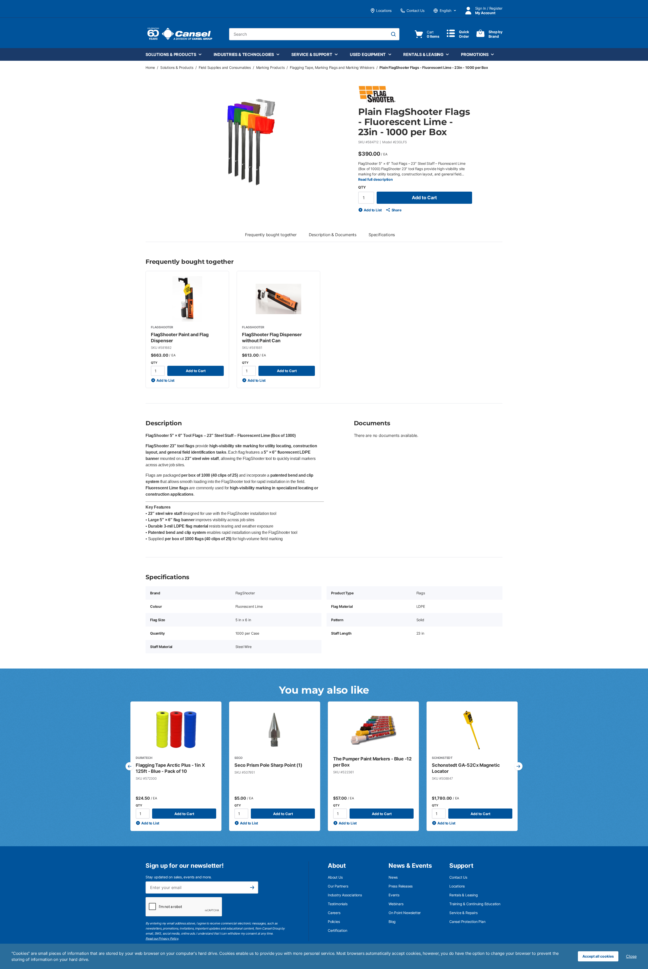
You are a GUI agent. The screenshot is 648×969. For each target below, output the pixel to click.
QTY (362, 187)
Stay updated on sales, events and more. (179, 877)
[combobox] (314, 34)
